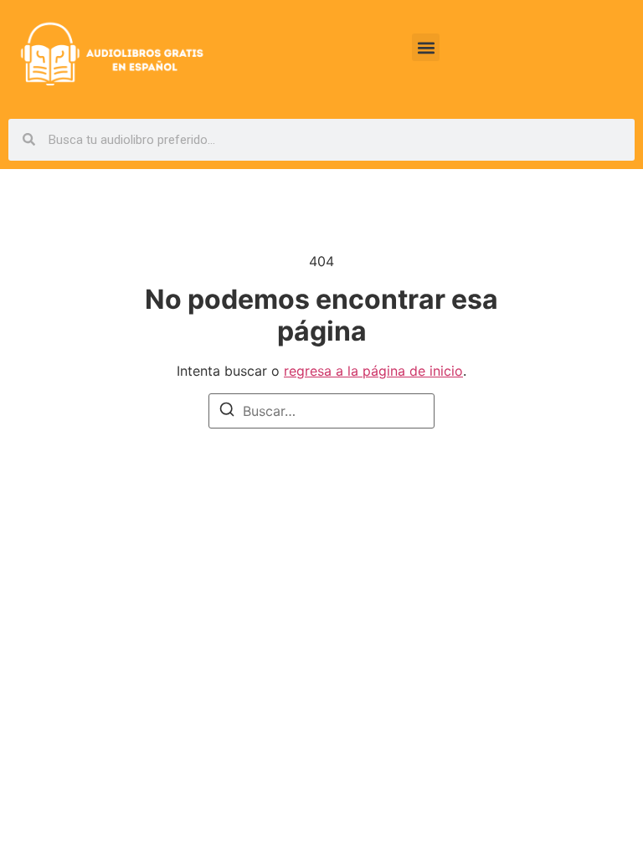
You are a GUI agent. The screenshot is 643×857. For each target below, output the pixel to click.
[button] (426, 47)
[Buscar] (227, 411)
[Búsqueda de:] (321, 410)
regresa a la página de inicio (373, 370)
